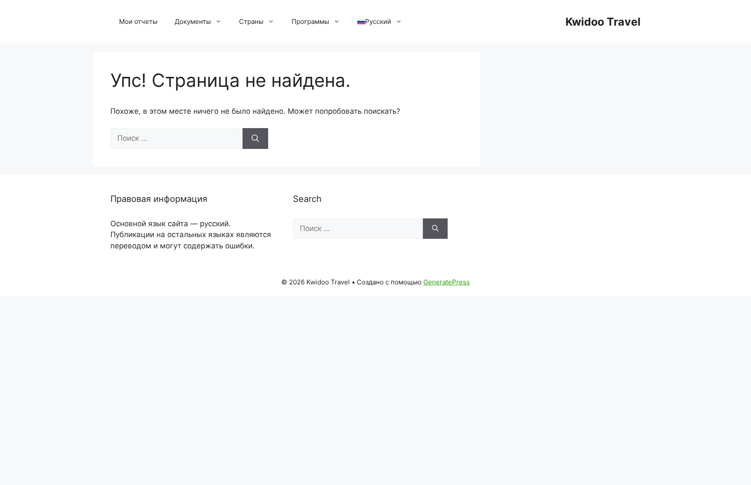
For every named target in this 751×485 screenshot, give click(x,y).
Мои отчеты (138, 21)
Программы (310, 21)
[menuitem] (380, 22)
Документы (193, 21)
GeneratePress (446, 282)
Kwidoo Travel (603, 21)
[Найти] (255, 138)
